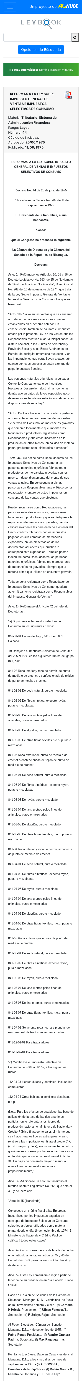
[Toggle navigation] (10, 6)
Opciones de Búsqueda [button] (41, 49)
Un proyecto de (43, 6)
